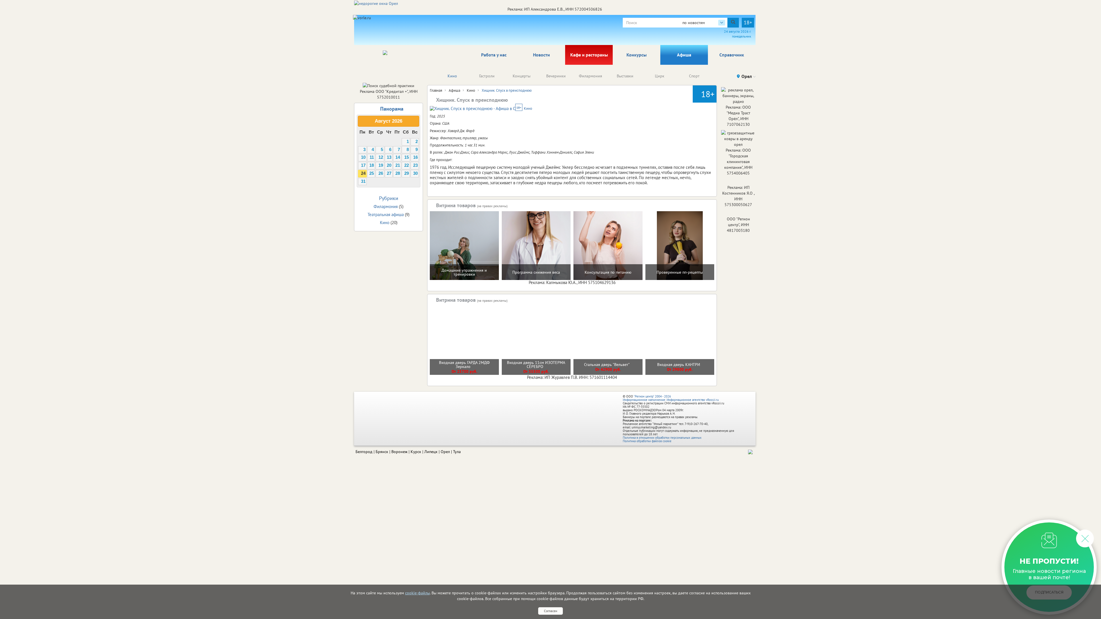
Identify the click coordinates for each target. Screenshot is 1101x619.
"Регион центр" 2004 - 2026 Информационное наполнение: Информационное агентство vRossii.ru (671, 398)
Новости (541, 55)
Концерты (521, 76)
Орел (445, 451)
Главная (436, 90)
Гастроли (487, 76)
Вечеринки (556, 76)
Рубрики (388, 198)
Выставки (625, 76)
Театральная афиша (386, 214)
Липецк (431, 451)
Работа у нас (494, 55)
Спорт (694, 76)
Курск (416, 451)
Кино (452, 76)
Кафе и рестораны (589, 55)
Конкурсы (636, 55)
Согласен (550, 611)
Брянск (382, 451)
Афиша (684, 55)
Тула (457, 451)
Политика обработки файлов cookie (647, 441)
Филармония (590, 76)
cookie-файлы (417, 593)
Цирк (659, 76)
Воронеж (399, 451)
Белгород (364, 451)
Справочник (731, 55)
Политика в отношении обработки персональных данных (662, 437)
